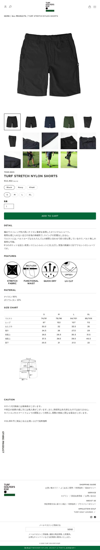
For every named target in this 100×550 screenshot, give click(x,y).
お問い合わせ (90, 496)
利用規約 (79, 488)
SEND (70, 529)
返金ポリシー (90, 488)
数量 (6, 201)
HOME (7, 16)
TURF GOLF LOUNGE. (84, 512)
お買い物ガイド (51, 488)
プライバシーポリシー (87, 504)
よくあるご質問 (66, 488)
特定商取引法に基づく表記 (55, 504)
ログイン (64, 496)
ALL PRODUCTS (19, 16)
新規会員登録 (76, 496)
